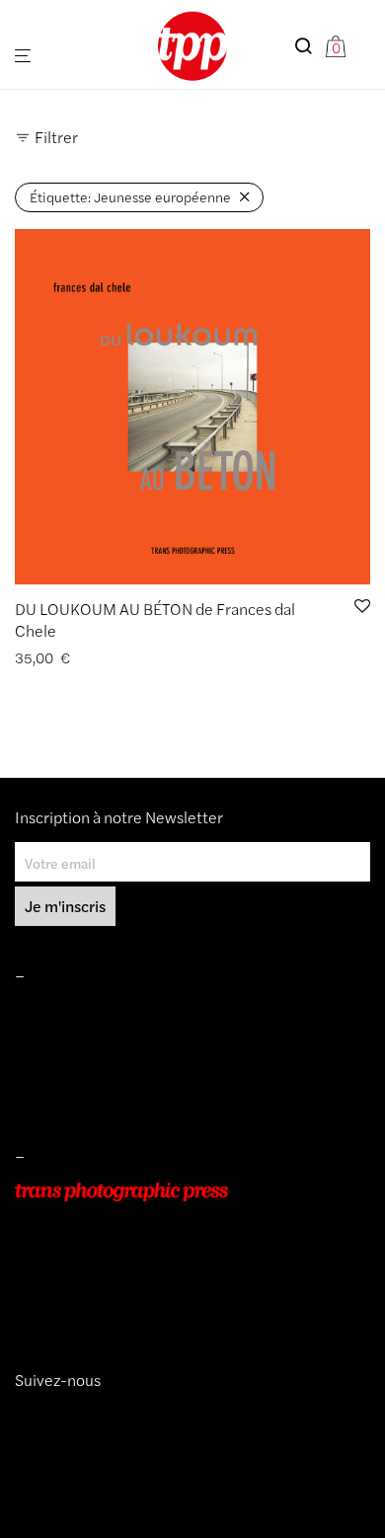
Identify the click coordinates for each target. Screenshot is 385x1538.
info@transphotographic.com (105, 1303)
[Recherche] (309, 46)
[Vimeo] (38, 1415)
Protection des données (88, 1096)
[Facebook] (52, 1415)
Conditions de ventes (80, 1039)
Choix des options (63, 658)
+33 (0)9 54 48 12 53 (82, 1275)
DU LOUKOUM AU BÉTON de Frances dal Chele (155, 619)
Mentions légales (67, 1012)
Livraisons (45, 1067)
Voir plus (155, 658)
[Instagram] (22, 1415)
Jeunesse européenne (130, 196)
